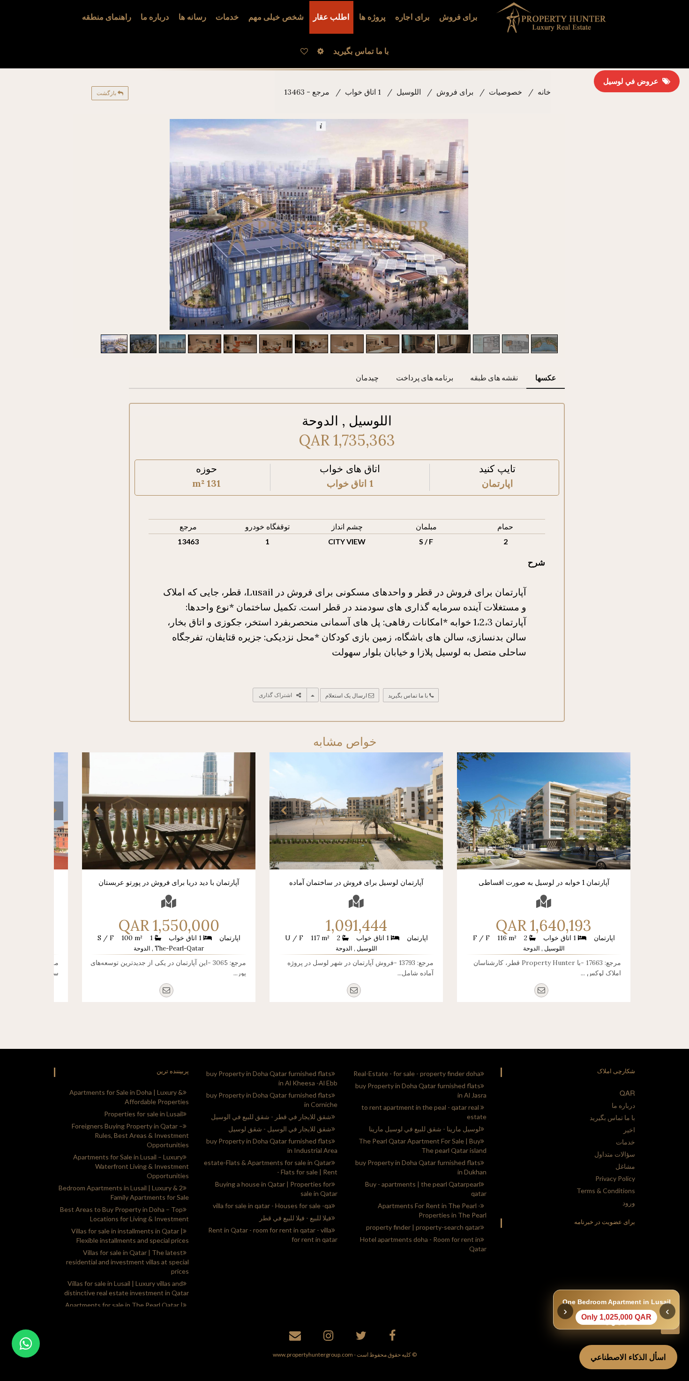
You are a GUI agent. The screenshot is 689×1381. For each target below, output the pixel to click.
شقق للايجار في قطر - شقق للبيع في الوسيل (271, 1117)
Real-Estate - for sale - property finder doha (416, 1073)
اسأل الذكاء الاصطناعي (628, 1357)
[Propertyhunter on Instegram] (329, 1337)
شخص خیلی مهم (276, 17)
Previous (471, 811)
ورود (628, 1203)
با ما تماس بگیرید (408, 695)
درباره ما (623, 1105)
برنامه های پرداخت (424, 377)
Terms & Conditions (606, 1191)
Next (616, 811)
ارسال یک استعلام (346, 695)
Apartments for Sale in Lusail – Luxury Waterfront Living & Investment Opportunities (131, 1166)
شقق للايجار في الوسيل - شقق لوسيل (279, 1129)
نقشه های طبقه (494, 377)
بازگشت (107, 93)
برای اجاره (412, 17)
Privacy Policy (615, 1178)
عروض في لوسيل (632, 81)
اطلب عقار (331, 17)
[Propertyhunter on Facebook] (393, 1337)
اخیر (629, 1130)
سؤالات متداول (614, 1154)
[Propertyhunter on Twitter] (362, 1337)
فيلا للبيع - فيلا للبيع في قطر (295, 1218)
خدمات (227, 17)
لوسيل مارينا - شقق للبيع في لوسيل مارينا (424, 1129)
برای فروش (458, 17)
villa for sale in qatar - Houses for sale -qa (272, 1206)
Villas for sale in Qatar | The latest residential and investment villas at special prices (127, 1261)
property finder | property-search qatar (423, 1227)
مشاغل (625, 1166)
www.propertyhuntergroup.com (313, 1354)
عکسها (545, 377)
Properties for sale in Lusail (143, 1114)
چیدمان (367, 377)
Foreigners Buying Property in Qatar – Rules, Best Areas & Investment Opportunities (130, 1135)
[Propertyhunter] (296, 1337)
